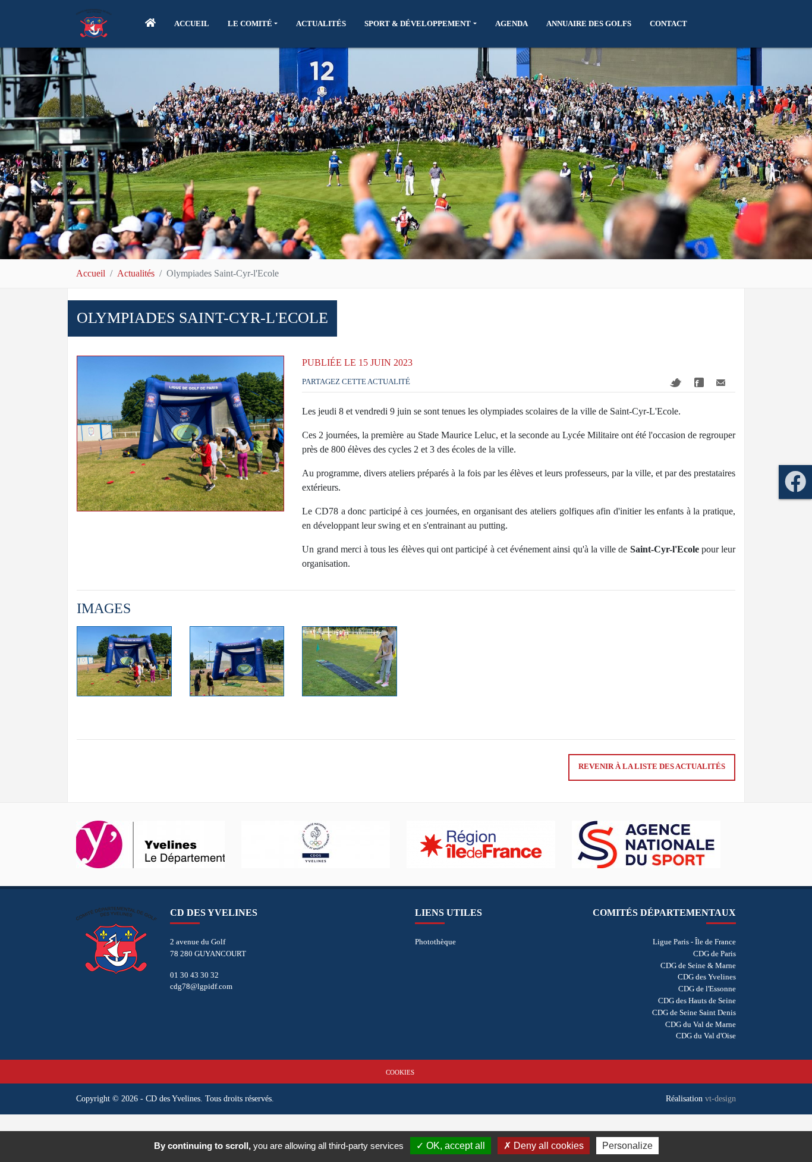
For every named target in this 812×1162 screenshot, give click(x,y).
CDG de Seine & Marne (698, 965)
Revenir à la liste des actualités (651, 766)
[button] (252, 23)
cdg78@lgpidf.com (201, 986)
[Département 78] (158, 844)
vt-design (720, 1098)
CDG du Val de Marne (700, 1024)
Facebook (699, 382)
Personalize (627, 1146)
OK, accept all (454, 1146)
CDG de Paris (714, 953)
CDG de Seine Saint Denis (694, 1012)
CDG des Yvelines (707, 976)
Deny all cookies (547, 1146)
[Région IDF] (489, 844)
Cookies (400, 1072)
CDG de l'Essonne (707, 988)
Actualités (136, 273)
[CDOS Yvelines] (324, 844)
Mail (720, 382)
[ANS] (654, 844)
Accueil (90, 273)
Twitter (676, 382)
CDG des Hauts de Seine (697, 1000)
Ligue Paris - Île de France (694, 941)
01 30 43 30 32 (194, 975)
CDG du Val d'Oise (706, 1035)
